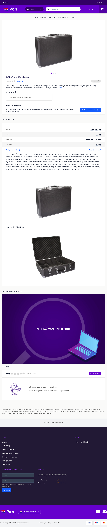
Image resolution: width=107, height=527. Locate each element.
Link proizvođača (12, 150)
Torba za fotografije (63, 17)
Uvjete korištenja (20, 484)
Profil (77, 438)
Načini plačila (6, 464)
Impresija (42, 523)
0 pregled (20, 81)
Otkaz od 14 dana (8, 449)
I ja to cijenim (94, 374)
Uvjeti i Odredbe (54, 523)
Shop (91, 9)
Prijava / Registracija (82, 442)
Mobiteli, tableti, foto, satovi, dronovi (45, 17)
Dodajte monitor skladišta (90, 110)
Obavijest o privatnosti (9, 457)
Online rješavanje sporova (10, 453)
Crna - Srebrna (95, 129)
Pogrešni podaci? (95, 150)
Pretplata (6, 490)
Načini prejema (7, 461)
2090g (98, 144)
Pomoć (41, 470)
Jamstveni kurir (7, 442)
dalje (60, 88)
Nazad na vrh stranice (52, 423)
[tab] (51, 73)
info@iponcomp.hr (60, 480)
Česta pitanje (6, 446)
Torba (72, 17)
